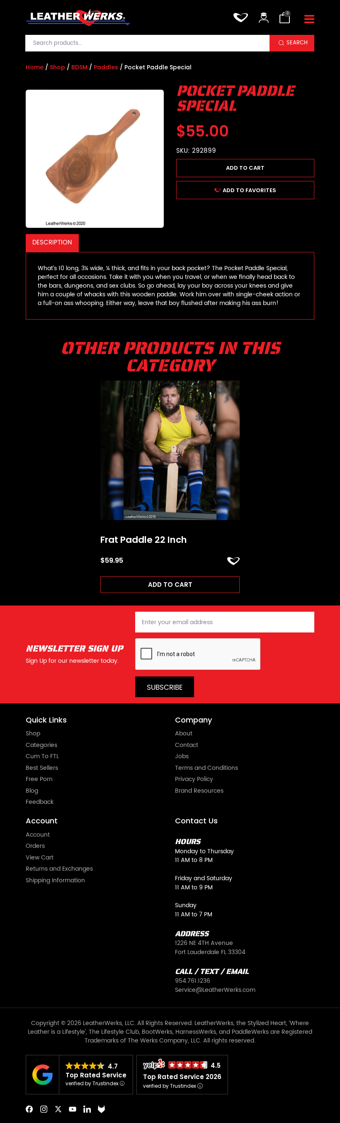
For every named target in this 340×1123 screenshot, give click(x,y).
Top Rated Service (96, 1075)
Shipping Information (55, 881)
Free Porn (39, 779)
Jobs (182, 757)
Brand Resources (199, 791)
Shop (57, 67)
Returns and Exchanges (59, 869)
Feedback (39, 802)
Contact (186, 745)
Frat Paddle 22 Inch (143, 540)
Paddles (106, 67)
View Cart (39, 858)
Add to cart (245, 168)
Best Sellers (42, 768)
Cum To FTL (42, 757)
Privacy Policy (194, 779)
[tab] (52, 243)
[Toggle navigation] (309, 19)
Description (52, 242)
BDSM (79, 67)
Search (297, 42)
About (183, 734)
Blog (32, 791)
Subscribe (165, 687)
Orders (35, 846)
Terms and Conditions (206, 768)
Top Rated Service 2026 (182, 1076)
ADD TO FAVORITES (249, 190)
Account (38, 835)
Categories (41, 745)
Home (35, 67)
